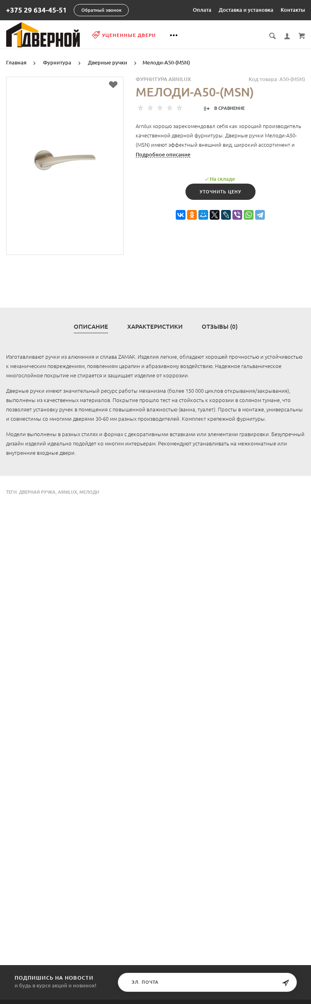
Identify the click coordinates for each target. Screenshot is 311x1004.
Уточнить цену (220, 191)
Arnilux (67, 492)
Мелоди (89, 492)
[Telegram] (260, 215)
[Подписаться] (285, 983)
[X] (214, 215)
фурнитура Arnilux (163, 79)
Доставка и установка (246, 10)
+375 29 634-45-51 (36, 10)
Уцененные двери (129, 35)
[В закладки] (113, 84)
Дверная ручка (37, 492)
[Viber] (237, 215)
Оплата (202, 10)
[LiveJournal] (226, 215)
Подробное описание (163, 154)
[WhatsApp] (248, 215)
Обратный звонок (101, 10)
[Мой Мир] (203, 215)
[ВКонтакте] (180, 215)
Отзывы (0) (220, 326)
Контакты (293, 10)
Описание (91, 326)
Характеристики (155, 326)
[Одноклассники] (192, 215)
